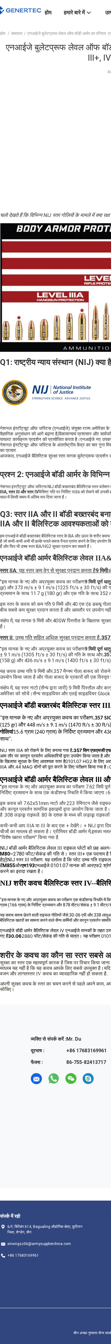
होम (2, 33)
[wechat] (70, 1078)
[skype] (88, 1078)
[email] (36, 1078)
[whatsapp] (53, 1078)
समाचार (17, 33)
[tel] (105, 1078)
